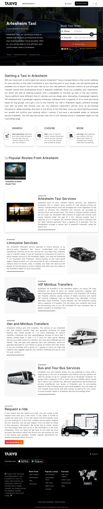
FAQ (30, 481)
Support (94, 454)
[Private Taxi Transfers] (11, 3)
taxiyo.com (64, 507)
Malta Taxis (49, 486)
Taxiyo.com (42, 195)
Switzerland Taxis (20, 54)
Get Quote (33, 484)
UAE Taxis (49, 483)
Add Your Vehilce (65, 475)
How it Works (34, 474)
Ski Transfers (50, 474)
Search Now (80, 44)
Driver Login (66, 480)
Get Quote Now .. (13, 442)
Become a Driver (81, 3)
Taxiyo (9, 54)
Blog (63, 486)
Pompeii (48, 489)
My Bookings (66, 483)
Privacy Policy (60, 502)
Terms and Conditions (46, 502)
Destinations (29, 4)
